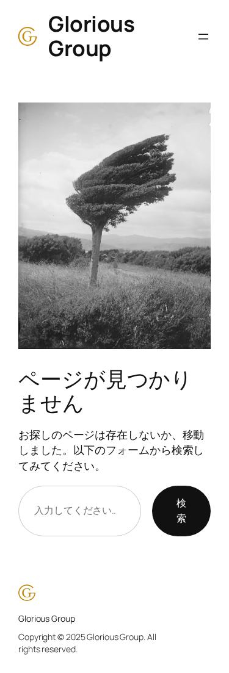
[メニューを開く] (203, 36)
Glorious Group (91, 36)
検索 (181, 510)
